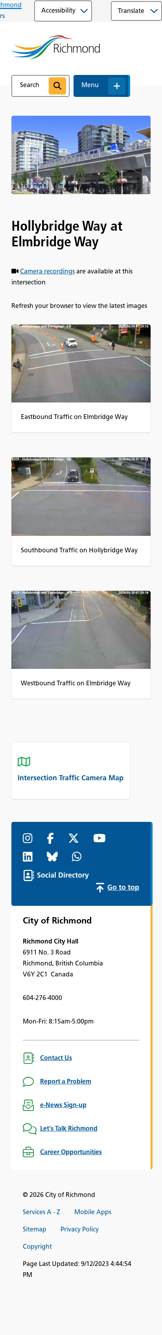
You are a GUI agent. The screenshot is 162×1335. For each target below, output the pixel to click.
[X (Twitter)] (75, 839)
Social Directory (63, 876)
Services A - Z (41, 1212)
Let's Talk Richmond (69, 1129)
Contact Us (56, 1058)
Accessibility (58, 11)
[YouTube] (101, 839)
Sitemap (34, 1230)
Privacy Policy (80, 1230)
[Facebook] (52, 839)
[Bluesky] (54, 857)
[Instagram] (29, 839)
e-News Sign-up (63, 1105)
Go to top (123, 888)
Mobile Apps (92, 1212)
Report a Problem (65, 1082)
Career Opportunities (71, 1152)
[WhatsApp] (78, 857)
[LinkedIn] (29, 857)
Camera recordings (47, 272)
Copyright (37, 1247)
